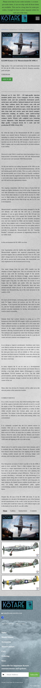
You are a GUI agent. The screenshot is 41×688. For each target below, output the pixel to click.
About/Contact (7, 646)
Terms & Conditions (7, 623)
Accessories (6, 642)
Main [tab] (5, 511)
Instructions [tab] (23, 511)
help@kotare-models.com (12, 613)
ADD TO (6, 79)
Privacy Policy (20, 623)
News (3, 661)
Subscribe (34, 675)
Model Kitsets (5, 29)
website (37, 685)
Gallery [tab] (13, 511)
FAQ (3, 651)
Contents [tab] (33, 511)
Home (4, 632)
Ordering (5, 656)
